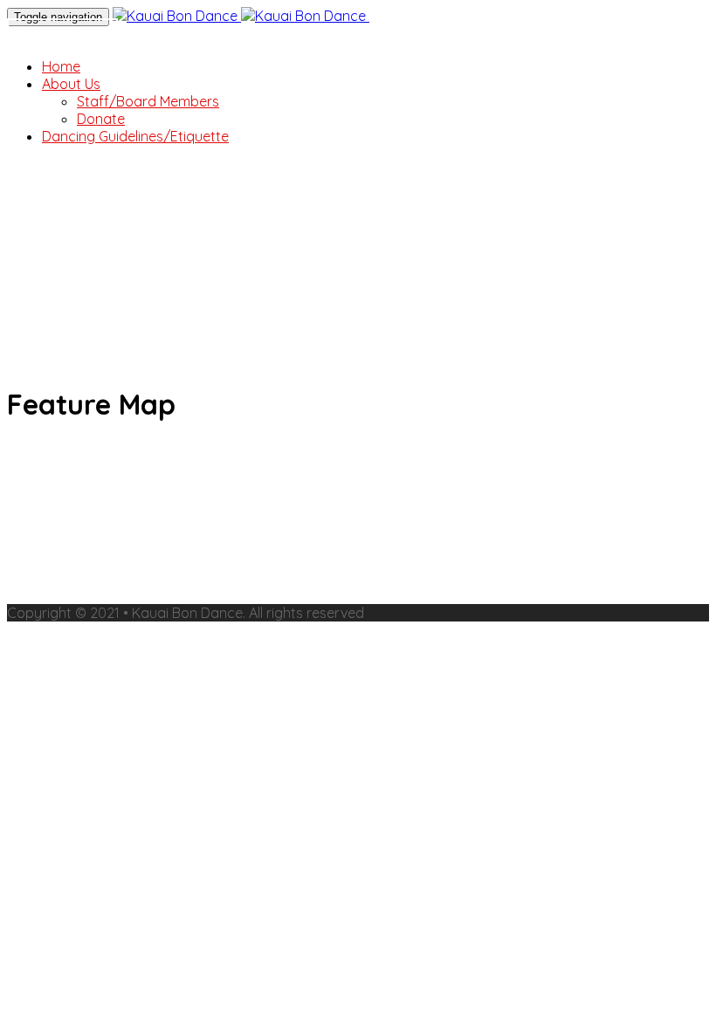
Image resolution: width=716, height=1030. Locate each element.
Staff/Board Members (148, 101)
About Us (71, 84)
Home (61, 66)
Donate (62, 36)
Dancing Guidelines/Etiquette (135, 136)
